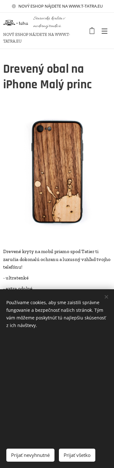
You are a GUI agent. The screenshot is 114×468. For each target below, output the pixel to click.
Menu (104, 30)
